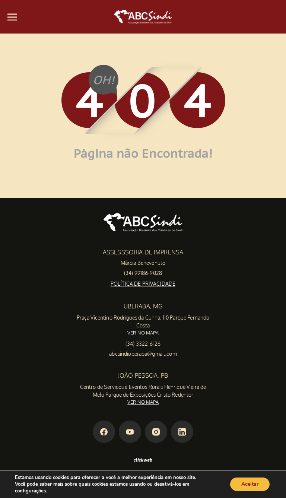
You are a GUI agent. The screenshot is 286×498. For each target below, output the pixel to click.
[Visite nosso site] (143, 460)
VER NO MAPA (143, 333)
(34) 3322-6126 (143, 343)
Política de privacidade (143, 283)
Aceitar (249, 484)
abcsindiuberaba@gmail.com (143, 353)
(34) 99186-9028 (143, 273)
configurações (30, 491)
